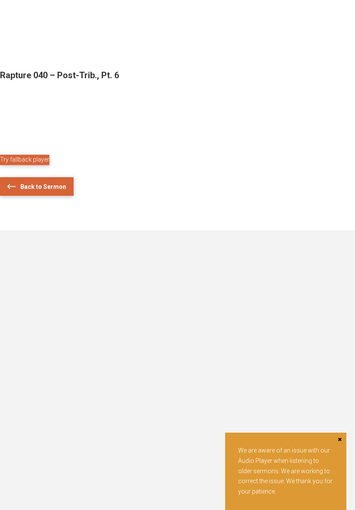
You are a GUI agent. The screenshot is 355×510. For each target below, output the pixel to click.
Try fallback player (24, 159)
